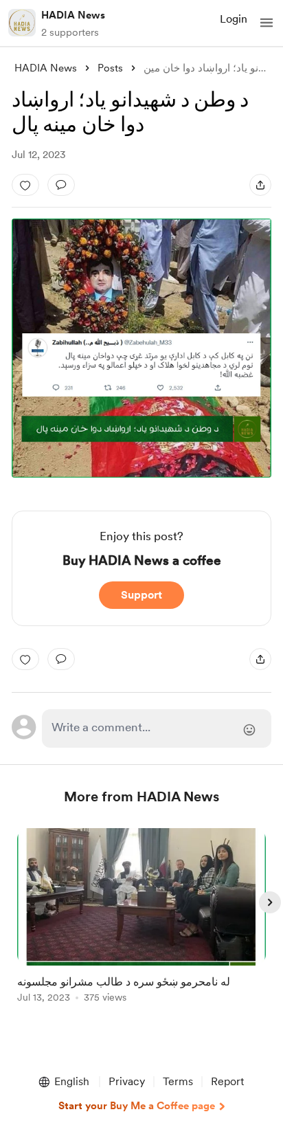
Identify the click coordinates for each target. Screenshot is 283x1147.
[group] (141, 923)
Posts (110, 68)
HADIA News (73, 15)
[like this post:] (25, 185)
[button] (266, 22)
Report (227, 1081)
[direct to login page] (156, 728)
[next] (270, 902)
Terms (178, 1081)
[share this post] (260, 185)
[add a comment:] (61, 185)
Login (233, 18)
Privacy (127, 1081)
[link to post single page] (141, 917)
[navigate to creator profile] (22, 22)
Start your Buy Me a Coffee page (136, 1106)
